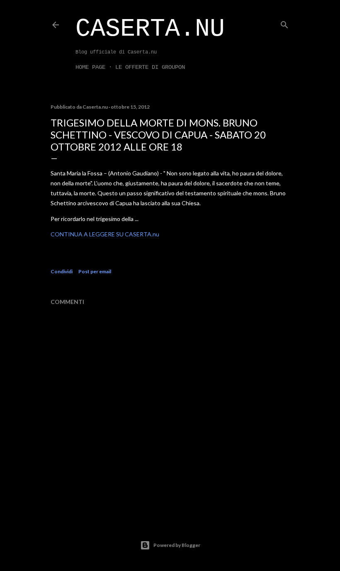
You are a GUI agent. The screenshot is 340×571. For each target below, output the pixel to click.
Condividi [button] (62, 271)
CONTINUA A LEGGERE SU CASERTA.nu (105, 234)
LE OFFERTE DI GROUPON (150, 67)
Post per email (94, 271)
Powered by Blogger (176, 545)
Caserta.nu (150, 29)
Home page (90, 67)
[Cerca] (284, 23)
